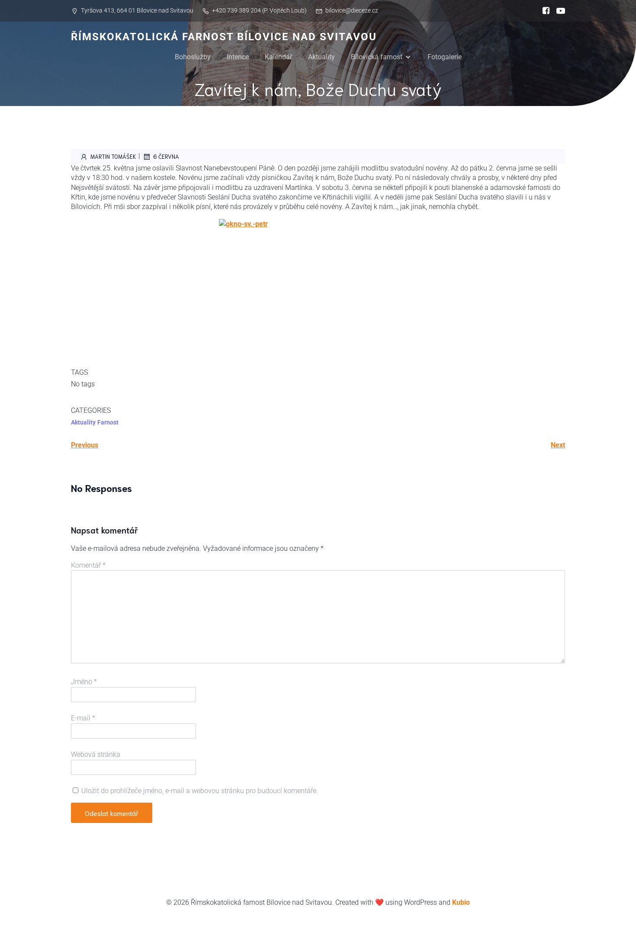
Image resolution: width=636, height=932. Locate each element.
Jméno (84, 682)
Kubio (461, 902)
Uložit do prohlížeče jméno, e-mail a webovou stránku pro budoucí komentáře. (199, 791)
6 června (166, 156)
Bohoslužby (193, 57)
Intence (238, 57)
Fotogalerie (444, 57)
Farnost (108, 422)
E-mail (83, 718)
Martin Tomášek (113, 156)
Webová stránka (95, 754)
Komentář (88, 565)
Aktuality (321, 57)
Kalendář (278, 57)
